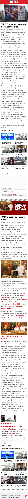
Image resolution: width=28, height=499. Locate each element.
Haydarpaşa (8, 445)
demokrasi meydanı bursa (7, 130)
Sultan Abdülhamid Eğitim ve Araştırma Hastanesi (13, 448)
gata (3, 445)
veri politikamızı (10, 497)
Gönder (5, 191)
